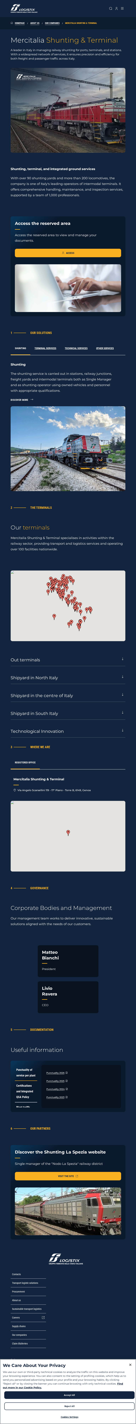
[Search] (110, 8)
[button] (72, 593)
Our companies (52, 23)
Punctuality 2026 (55, 1072)
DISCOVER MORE (19, 399)
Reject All (69, 1406)
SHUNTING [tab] (20, 348)
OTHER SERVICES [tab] (105, 348)
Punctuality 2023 (55, 1097)
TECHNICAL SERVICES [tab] (76, 348)
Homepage (20, 23)
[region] (68, 1391)
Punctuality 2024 (55, 1089)
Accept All (69, 1395)
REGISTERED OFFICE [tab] (25, 762)
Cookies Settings (69, 1417)
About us (34, 23)
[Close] (130, 1365)
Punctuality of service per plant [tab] (25, 1072)
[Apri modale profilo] (116, 8)
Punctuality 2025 (55, 1081)
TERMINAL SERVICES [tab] (45, 348)
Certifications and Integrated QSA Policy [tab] (24, 1091)
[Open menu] (122, 8)
